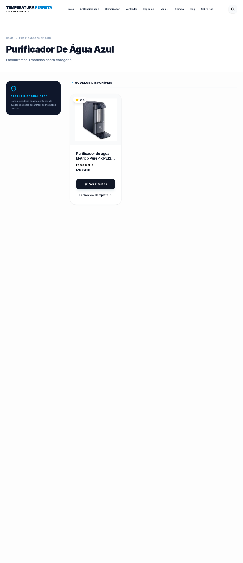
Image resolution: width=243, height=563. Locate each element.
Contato (179, 9)
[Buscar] (233, 9)
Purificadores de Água (35, 38)
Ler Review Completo (93, 195)
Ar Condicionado (89, 9)
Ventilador (131, 9)
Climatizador (112, 9)
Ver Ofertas (98, 184)
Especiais (148, 9)
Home (9, 38)
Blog (192, 9)
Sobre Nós (207, 9)
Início (71, 9)
